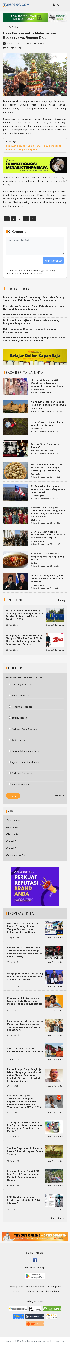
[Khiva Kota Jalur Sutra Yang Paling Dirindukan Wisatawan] (15, 406)
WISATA (13, 27)
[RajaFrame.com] (35, 1310)
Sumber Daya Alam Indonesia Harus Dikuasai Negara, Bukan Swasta (25, 1151)
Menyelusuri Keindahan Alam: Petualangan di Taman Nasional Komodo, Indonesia (34, 307)
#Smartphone (13, 820)
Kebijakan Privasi (34, 1291)
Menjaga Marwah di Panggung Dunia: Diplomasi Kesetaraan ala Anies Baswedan (25, 976)
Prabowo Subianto (22, 773)
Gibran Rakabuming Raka (25, 751)
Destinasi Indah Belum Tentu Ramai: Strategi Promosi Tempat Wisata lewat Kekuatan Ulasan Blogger (24, 928)
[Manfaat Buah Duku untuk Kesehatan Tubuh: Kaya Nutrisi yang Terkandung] (15, 470)
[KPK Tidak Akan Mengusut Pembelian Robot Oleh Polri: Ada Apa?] (54, 1200)
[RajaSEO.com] (51, 1317)
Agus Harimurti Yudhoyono (26, 762)
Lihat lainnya (57, 1218)
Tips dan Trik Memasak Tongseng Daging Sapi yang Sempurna (47, 556)
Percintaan (36, 429)
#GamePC (11, 848)
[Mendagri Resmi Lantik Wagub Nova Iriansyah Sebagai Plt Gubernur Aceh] (15, 385)
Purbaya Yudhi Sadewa (24, 728)
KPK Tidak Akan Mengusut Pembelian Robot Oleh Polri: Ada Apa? (24, 1200)
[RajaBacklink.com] (18, 1310)
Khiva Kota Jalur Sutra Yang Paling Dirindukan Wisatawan (48, 403)
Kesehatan (36, 474)
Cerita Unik (36, 408)
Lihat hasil (58, 795)
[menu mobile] (64, 5)
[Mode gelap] (58, 5)
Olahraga (35, 520)
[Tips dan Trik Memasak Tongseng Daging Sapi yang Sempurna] (15, 559)
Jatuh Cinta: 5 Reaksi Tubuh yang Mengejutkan (47, 424)
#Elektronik (12, 834)
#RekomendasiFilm (16, 855)
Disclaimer (16, 1291)
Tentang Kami (15, 1286)
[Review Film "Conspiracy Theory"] (15, 448)
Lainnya (62, 600)
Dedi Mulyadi (19, 740)
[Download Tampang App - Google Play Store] (35, 1275)
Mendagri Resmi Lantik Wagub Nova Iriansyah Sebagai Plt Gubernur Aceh (47, 383)
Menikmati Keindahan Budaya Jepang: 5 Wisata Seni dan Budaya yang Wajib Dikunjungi (34, 339)
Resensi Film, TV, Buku (42, 450)
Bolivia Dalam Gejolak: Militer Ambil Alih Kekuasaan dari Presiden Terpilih (48, 534)
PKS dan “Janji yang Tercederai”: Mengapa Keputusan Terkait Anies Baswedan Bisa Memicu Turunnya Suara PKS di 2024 (24, 1101)
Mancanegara (37, 389)
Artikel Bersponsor (36, 1286)
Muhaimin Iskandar (22, 706)
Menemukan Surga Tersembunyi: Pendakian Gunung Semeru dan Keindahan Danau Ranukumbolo (34, 299)
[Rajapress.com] (34, 1317)
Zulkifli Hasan (19, 717)
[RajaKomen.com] (52, 1310)
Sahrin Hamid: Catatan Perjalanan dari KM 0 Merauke (25, 1050)
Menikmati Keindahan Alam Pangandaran (27, 314)
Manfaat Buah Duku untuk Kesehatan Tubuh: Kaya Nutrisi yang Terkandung (46, 467)
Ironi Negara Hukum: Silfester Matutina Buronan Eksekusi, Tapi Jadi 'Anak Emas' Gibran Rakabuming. (25, 1025)
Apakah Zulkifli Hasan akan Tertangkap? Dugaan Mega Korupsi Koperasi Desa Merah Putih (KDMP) (24, 952)
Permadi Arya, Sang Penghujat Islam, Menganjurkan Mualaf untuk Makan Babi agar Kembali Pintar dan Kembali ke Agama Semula (25, 1075)
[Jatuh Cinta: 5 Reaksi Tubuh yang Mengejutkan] (15, 426)
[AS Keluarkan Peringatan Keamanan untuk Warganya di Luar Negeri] (15, 492)
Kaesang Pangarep (22, 684)
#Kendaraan (12, 827)
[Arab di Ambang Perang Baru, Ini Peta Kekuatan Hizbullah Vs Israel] (15, 581)
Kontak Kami (52, 1291)
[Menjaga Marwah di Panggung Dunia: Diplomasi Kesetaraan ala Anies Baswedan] (54, 976)
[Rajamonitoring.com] (18, 1317)
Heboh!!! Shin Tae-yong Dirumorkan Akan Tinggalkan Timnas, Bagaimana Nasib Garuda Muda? (48, 512)
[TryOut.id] (35, 1325)
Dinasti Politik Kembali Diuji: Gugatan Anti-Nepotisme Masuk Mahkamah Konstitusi (24, 1000)
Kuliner (34, 563)
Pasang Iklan (55, 1286)
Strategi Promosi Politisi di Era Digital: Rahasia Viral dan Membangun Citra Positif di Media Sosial (25, 1127)
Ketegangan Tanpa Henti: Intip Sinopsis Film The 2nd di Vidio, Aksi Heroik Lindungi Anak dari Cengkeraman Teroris (24, 640)
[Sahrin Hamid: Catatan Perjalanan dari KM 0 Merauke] (54, 1049)
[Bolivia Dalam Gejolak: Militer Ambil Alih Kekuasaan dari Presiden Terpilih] (15, 537)
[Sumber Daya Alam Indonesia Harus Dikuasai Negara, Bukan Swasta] (54, 1151)
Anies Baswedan (21, 784)
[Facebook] (35, 1259)
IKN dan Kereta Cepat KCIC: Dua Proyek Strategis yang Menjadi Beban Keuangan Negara (23, 1175)
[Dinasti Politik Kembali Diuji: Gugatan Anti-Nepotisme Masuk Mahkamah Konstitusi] (54, 1001)
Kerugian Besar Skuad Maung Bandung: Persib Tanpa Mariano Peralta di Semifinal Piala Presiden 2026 (25, 615)
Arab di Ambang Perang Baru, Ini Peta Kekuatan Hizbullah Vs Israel (48, 578)
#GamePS (11, 841)
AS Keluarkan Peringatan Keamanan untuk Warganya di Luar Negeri (48, 489)
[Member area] (54, 5)
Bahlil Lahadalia (20, 695)
